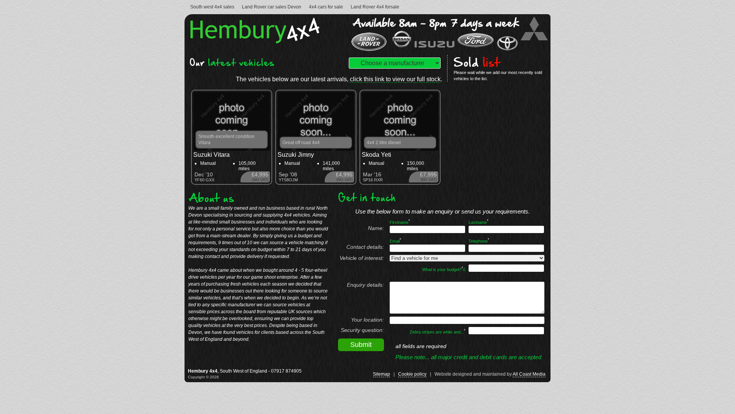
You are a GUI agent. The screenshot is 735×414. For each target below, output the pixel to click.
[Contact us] (449, 50)
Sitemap (381, 374)
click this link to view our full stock (395, 79)
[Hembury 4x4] (257, 41)
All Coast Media (529, 374)
